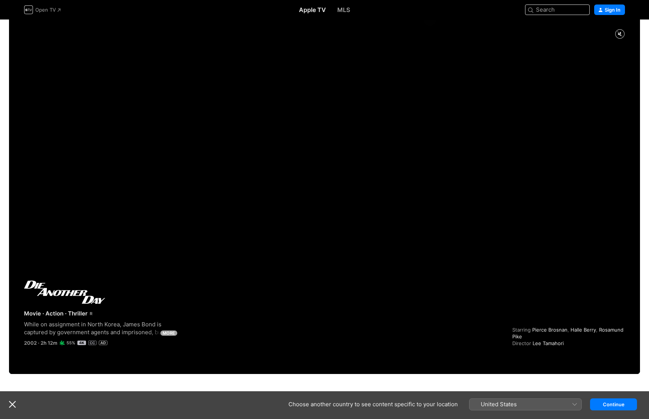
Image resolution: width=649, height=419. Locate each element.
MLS (343, 10)
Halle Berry (583, 330)
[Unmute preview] (619, 34)
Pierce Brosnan (549, 330)
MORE (169, 333)
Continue (614, 404)
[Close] (12, 404)
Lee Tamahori (548, 343)
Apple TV (312, 10)
